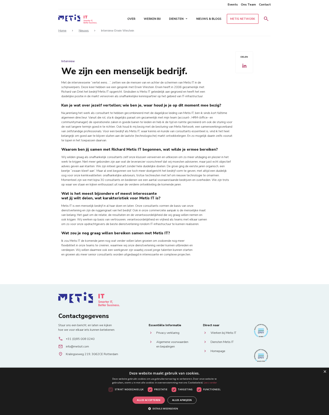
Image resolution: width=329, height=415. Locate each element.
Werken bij (152, 19)
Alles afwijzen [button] (182, 400)
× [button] (324, 371)
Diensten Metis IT (222, 342)
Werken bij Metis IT (223, 333)
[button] (164, 408)
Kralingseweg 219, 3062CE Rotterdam (88, 354)
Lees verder (210, 382)
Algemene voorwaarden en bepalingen (172, 342)
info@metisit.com (73, 346)
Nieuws (84, 31)
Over (131, 19)
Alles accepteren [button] (148, 400)
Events (233, 4)
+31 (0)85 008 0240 (76, 339)
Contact (265, 4)
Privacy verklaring (167, 333)
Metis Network (242, 19)
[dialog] (164, 391)
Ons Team (248, 4)
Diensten (178, 19)
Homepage (218, 351)
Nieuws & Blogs (208, 19)
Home (62, 31)
